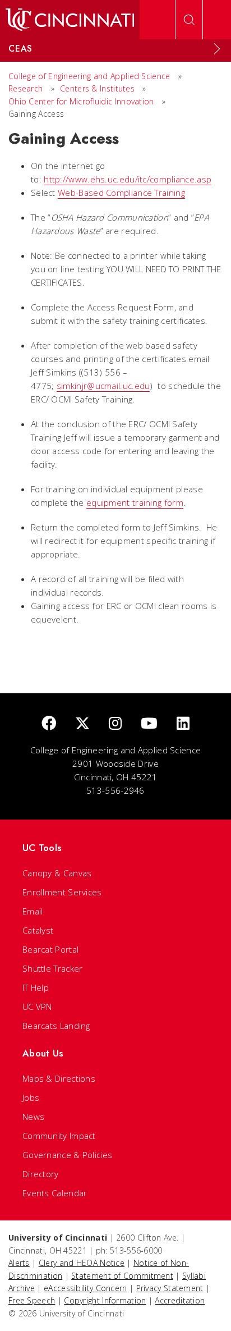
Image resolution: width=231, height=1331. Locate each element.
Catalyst (37, 930)
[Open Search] (189, 19)
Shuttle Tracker (52, 968)
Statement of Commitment (122, 1275)
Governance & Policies (67, 1154)
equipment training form (134, 502)
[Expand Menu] (217, 49)
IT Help (35, 987)
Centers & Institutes (97, 88)
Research (25, 88)
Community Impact (59, 1135)
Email (32, 911)
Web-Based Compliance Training (121, 192)
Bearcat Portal (50, 949)
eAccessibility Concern (85, 1288)
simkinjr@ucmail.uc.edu (103, 385)
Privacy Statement (170, 1288)
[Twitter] (82, 724)
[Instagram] (115, 724)
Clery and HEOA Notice (81, 1262)
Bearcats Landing (56, 1025)
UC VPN (37, 1006)
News (33, 1116)
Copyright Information (105, 1300)
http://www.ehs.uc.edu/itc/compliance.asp (127, 179)
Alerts (19, 1262)
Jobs (30, 1097)
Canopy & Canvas (57, 873)
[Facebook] (48, 724)
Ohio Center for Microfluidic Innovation (81, 101)
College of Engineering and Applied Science (89, 76)
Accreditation (180, 1300)
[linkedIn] (183, 724)
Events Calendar (54, 1193)
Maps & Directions (58, 1078)
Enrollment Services (62, 892)
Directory (40, 1173)
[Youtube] (149, 724)
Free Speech (31, 1300)
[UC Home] (70, 19)
